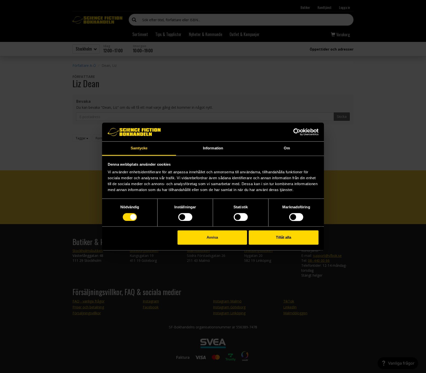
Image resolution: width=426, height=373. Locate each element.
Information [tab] (213, 148)
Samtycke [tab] (139, 148)
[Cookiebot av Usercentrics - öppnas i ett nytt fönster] (297, 132)
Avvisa (212, 237)
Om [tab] (287, 148)
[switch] (185, 217)
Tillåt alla (283, 237)
